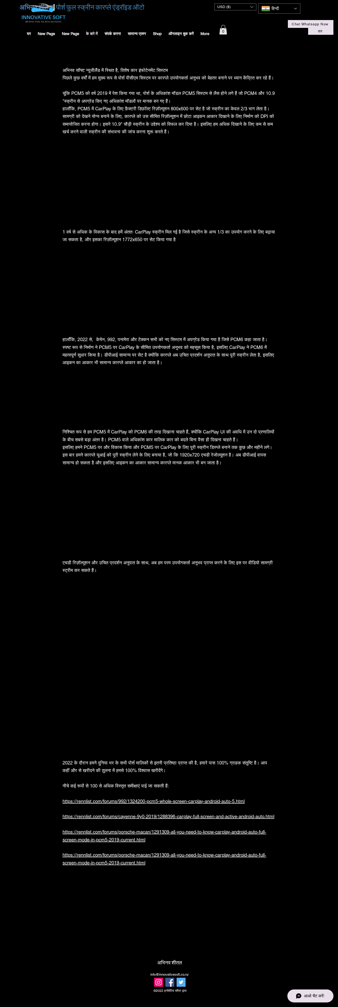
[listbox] (235, 6)
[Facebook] (169, 982)
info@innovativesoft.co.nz (169, 974)
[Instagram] (158, 982)
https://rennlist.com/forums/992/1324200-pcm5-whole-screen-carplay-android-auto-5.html (154, 801)
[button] (235, 6)
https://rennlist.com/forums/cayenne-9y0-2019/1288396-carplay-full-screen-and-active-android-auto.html (168, 816)
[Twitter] (181, 982)
